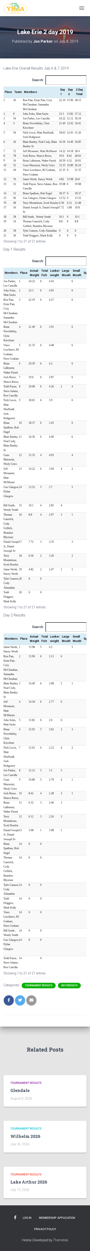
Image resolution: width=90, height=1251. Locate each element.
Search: (38, 80)
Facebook (15, 1217)
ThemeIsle (60, 1240)
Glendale (20, 1090)
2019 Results (69, 985)
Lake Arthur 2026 (28, 1182)
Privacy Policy (45, 1229)
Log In (27, 1217)
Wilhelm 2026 (25, 1136)
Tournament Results (38, 985)
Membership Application (57, 1217)
